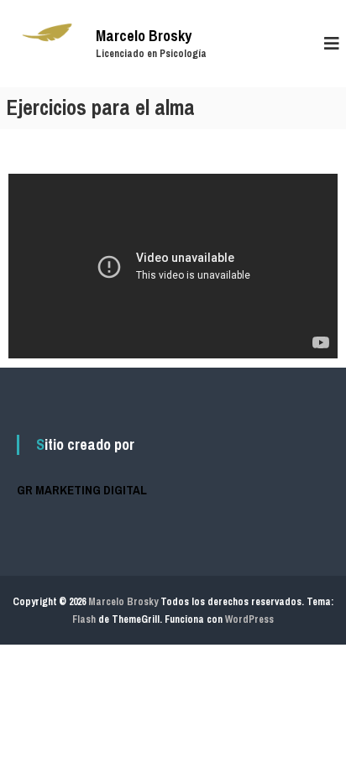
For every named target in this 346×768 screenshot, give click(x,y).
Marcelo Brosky (143, 35)
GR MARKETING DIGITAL (82, 490)
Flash (84, 619)
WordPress (249, 619)
